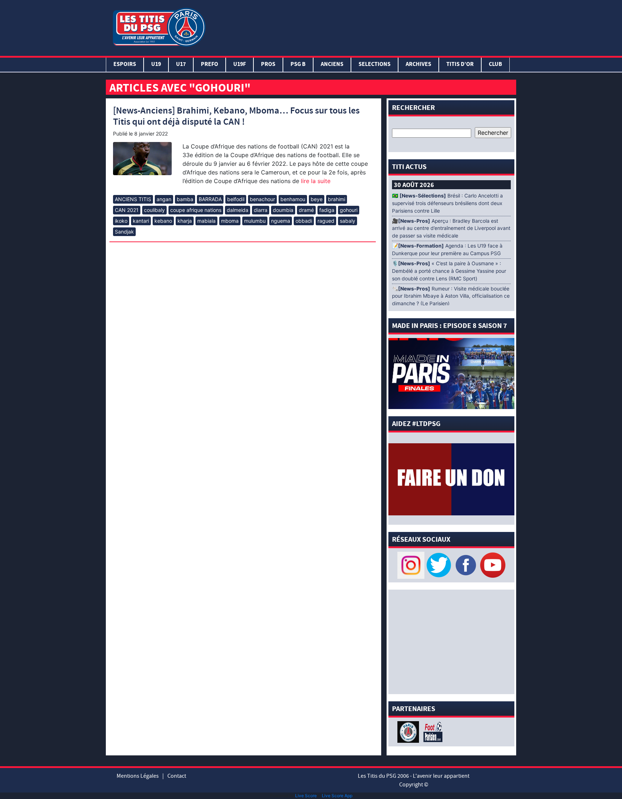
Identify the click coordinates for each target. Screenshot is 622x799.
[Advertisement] (362, 26)
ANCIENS (332, 64)
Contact (176, 776)
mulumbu (255, 221)
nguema (280, 221)
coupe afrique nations (195, 210)
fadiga (326, 210)
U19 (156, 64)
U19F (239, 64)
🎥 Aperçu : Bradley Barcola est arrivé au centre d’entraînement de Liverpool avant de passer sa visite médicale (451, 228)
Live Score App (337, 795)
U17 (181, 64)
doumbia (283, 210)
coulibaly (154, 210)
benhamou (292, 199)
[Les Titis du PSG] (159, 26)
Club (495, 64)
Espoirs (124, 64)
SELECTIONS (375, 64)
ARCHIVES (418, 64)
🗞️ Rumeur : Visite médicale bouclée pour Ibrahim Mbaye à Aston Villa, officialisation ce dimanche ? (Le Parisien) (451, 296)
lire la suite (314, 181)
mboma (230, 221)
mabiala (206, 221)
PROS (268, 64)
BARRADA (210, 199)
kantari (141, 221)
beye (317, 199)
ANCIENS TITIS (133, 199)
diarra (260, 210)
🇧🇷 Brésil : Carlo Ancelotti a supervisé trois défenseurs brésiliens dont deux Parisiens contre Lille (447, 203)
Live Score (306, 795)
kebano (163, 221)
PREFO (209, 64)
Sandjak (124, 231)
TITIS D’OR (460, 64)
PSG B (298, 64)
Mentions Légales (138, 776)
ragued (325, 221)
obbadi (304, 221)
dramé (306, 210)
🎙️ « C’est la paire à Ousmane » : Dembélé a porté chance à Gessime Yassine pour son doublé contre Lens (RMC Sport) (449, 271)
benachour (262, 199)
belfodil (235, 199)
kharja (184, 221)
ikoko (121, 221)
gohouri (348, 210)
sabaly (347, 221)
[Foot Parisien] (431, 731)
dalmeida (237, 210)
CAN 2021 (127, 210)
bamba (185, 199)
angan (164, 199)
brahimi (336, 199)
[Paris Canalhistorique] (409, 731)
